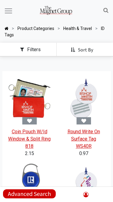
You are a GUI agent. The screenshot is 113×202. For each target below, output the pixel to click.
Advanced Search (29, 193)
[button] (82, 50)
